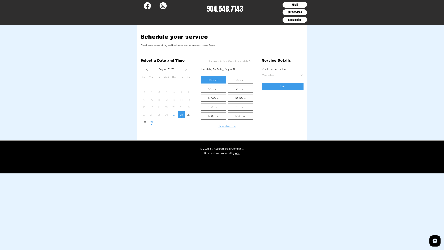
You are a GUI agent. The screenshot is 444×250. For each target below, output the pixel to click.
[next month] (186, 69)
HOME (295, 5)
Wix (237, 153)
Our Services (295, 12)
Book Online (294, 20)
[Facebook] (147, 5)
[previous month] (147, 69)
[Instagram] (163, 5)
